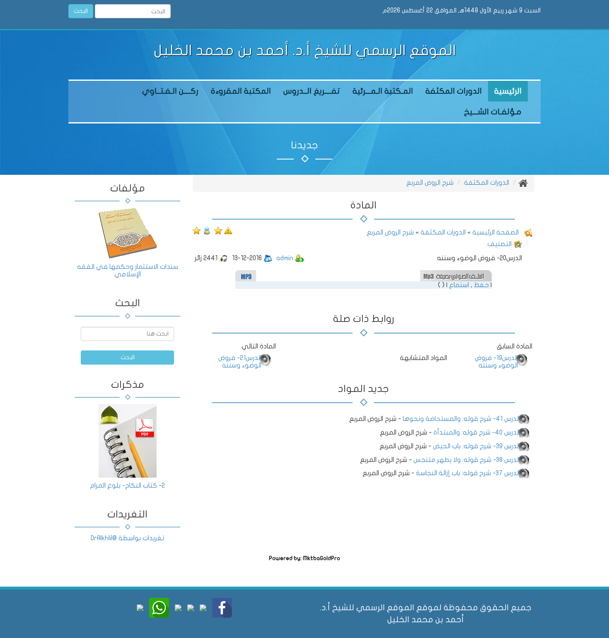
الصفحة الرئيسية (495, 232)
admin (284, 258)
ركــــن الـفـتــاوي (170, 91)
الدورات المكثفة (453, 91)
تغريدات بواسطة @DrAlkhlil (127, 538)
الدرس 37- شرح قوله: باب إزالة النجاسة (468, 473)
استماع (459, 285)
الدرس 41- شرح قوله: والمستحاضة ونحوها (461, 419)
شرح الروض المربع (430, 182)
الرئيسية (508, 91)
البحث (81, 11)
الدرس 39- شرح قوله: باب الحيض (476, 446)
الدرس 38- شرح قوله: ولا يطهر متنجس (466, 460)
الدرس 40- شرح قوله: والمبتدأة (476, 432)
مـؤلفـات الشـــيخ (493, 112)
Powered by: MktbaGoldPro (304, 558)
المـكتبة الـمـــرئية (383, 91)
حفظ (481, 285)
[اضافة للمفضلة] (217, 230)
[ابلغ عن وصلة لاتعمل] (228, 230)
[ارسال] (207, 230)
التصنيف (499, 244)
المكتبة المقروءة (241, 91)
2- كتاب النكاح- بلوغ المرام (127, 485)
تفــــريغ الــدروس (311, 91)
